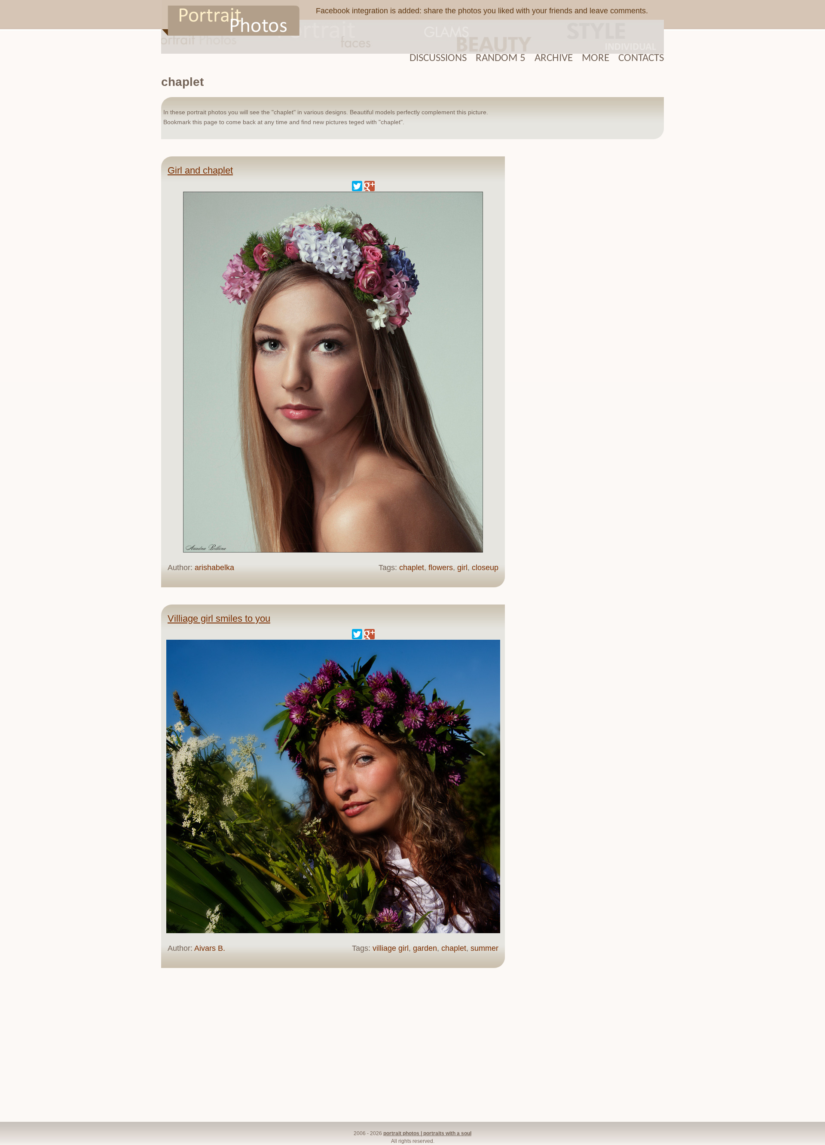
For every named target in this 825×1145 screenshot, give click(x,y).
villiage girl (391, 948)
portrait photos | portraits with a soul (427, 1133)
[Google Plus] (369, 186)
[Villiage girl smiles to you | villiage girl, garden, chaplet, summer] (333, 931)
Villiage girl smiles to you (219, 618)
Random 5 (501, 58)
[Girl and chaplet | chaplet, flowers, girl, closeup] (333, 550)
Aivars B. (209, 948)
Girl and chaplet (200, 170)
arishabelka (214, 567)
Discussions (438, 58)
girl (462, 567)
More (595, 58)
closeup (485, 567)
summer (484, 948)
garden (425, 948)
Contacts (641, 58)
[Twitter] (357, 186)
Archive (554, 58)
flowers (440, 567)
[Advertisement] (588, 287)
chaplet (411, 567)
